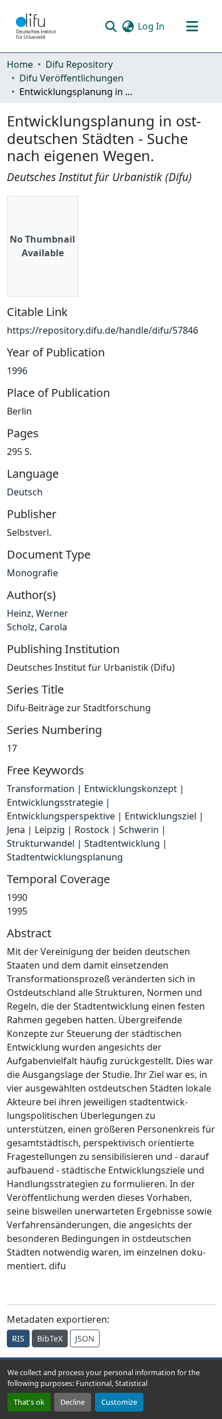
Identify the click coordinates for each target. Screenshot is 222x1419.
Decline (72, 1402)
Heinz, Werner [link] (37, 613)
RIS (18, 1338)
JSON (84, 1338)
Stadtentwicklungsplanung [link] (65, 857)
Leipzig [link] (50, 829)
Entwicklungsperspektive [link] (61, 816)
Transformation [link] (41, 788)
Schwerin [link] (139, 829)
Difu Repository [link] (79, 64)
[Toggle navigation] (192, 26)
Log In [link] (151, 26)
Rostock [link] (92, 829)
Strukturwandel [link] (41, 843)
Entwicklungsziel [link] (160, 816)
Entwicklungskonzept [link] (130, 788)
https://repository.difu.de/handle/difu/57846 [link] (102, 330)
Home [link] (20, 64)
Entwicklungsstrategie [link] (55, 802)
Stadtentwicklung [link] (122, 843)
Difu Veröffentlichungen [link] (71, 78)
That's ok (29, 1402)
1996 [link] (17, 370)
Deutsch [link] (25, 492)
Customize (119, 1402)
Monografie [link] (32, 573)
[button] (35, 26)
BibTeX (50, 1338)
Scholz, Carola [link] (37, 627)
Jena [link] (16, 829)
